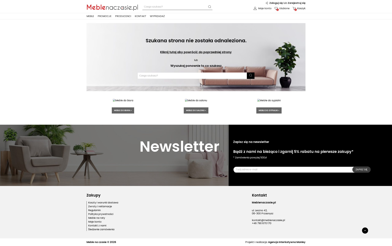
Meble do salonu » (196, 110)
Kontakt (140, 16)
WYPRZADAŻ (157, 16)
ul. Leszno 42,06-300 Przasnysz (262, 212)
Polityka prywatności (100, 214)
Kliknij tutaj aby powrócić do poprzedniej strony (196, 52)
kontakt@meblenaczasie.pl (268, 220)
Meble (90, 16)
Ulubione (283, 8)
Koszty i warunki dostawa (103, 202)
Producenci (123, 16)
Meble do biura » (123, 110)
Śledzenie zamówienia (101, 229)
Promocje (104, 16)
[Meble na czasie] (112, 7)
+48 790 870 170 (261, 223)
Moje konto (264, 8)
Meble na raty (96, 218)
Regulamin (94, 210)
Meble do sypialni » (269, 110)
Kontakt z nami (97, 225)
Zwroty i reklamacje (100, 206)
